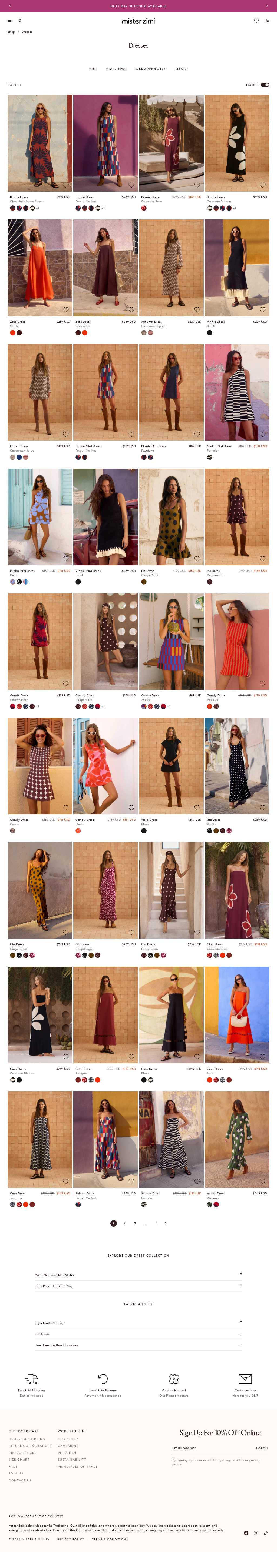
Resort (181, 69)
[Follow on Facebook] (246, 1533)
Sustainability (72, 1459)
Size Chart (19, 1459)
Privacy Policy (70, 1539)
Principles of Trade (78, 1466)
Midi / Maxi (116, 69)
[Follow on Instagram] (256, 1533)
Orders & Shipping (27, 1439)
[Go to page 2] (165, 1223)
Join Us (16, 1473)
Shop (11, 32)
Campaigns (68, 1446)
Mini (93, 69)
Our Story (68, 1439)
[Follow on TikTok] (265, 1533)
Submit (262, 1448)
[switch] (265, 85)
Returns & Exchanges (30, 1446)
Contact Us (20, 1480)
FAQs (13, 1466)
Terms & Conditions (110, 1539)
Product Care (23, 1453)
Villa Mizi (67, 1453)
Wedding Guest (151, 69)
